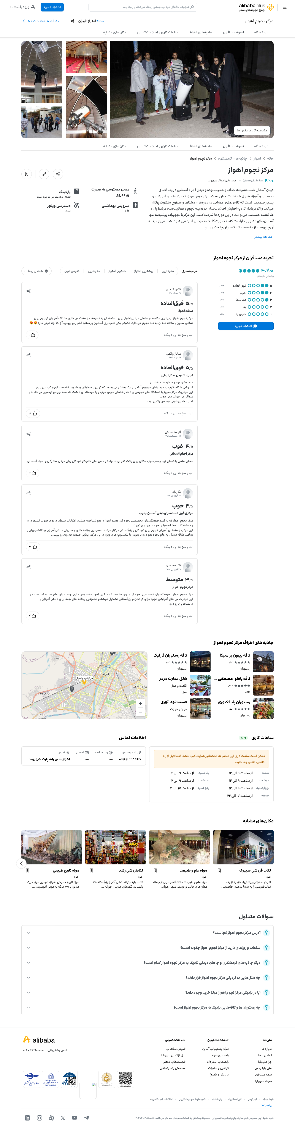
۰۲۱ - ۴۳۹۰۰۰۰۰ (33, 1050)
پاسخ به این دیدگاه (176, 335)
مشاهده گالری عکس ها (252, 130)
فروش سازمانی (176, 1048)
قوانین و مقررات (218, 1068)
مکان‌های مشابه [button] (115, 32)
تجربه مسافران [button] (233, 32)
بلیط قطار (217, 1099)
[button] (28, 291)
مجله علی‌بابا (263, 1081)
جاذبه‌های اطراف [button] (201, 32)
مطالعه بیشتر (263, 236)
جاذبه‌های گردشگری (232, 158)
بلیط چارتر (268, 1099)
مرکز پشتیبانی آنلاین (215, 1048)
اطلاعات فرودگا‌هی (162, 1099)
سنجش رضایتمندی (173, 1068)
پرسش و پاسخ (219, 1074)
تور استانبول (234, 1099)
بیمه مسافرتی (263, 1074)
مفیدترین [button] (168, 271)
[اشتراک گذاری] (58, 174)
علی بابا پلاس (263, 1068)
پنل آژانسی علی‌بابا (173, 1055)
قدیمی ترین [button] (71, 271)
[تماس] (44, 174)
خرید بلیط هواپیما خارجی (192, 1099)
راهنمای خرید (220, 1055)
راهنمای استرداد (218, 1061)
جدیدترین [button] (94, 271)
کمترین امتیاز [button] (117, 271)
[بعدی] (21, 863)
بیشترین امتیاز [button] (143, 271)
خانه (270, 158)
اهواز (257, 158)
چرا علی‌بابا (265, 1061)
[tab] (261, 32)
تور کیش (252, 1099)
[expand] (28, 932)
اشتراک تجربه (52, 7)
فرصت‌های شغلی (174, 1061)
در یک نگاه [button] (261, 32)
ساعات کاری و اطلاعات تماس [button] (157, 32)
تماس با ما (265, 1055)
